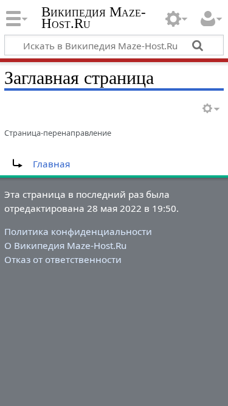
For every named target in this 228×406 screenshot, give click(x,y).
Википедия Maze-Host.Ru (93, 18)
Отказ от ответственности (63, 259)
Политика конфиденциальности (78, 231)
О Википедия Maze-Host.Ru (65, 245)
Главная (51, 164)
